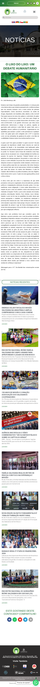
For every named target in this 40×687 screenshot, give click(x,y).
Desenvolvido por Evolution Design (20, 683)
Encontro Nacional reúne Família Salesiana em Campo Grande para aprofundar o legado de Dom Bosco (18, 352)
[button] (3, 3)
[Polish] (22, 22)
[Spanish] (27, 22)
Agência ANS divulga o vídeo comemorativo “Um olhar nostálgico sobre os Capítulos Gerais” (19, 435)
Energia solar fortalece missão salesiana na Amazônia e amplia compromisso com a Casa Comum (17, 310)
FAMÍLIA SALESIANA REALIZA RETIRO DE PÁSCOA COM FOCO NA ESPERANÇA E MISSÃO (18, 475)
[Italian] (20, 22)
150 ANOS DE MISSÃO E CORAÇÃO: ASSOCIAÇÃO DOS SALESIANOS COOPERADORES (16, 394)
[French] (15, 22)
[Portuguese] (24, 22)
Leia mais (4, 324)
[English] (13, 22)
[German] (17, 22)
